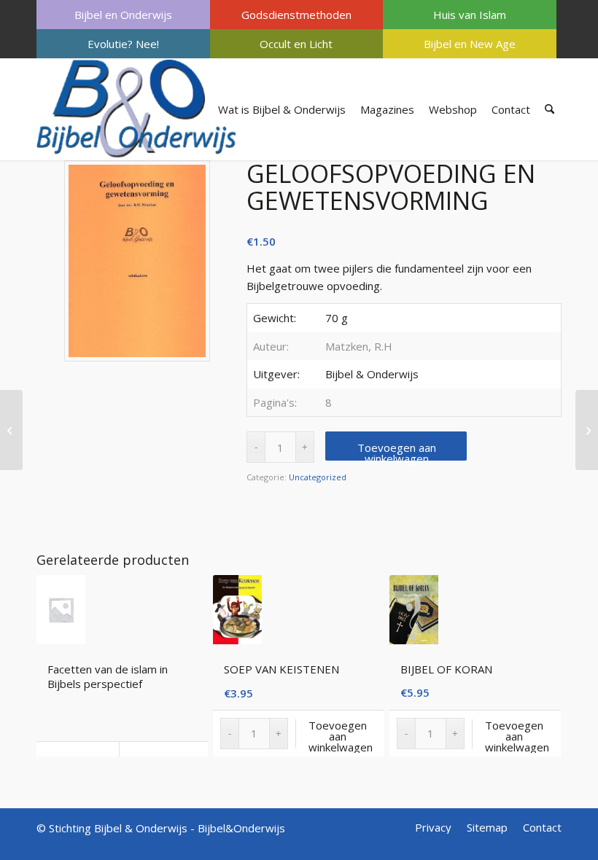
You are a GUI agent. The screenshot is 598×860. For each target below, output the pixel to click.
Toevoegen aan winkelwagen (396, 450)
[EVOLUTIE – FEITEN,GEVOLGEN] (11, 430)
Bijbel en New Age (470, 43)
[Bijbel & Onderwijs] (136, 109)
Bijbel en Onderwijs (123, 14)
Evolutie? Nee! (123, 43)
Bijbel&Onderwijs (241, 828)
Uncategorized (317, 477)
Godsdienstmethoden (296, 14)
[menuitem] (123, 14)
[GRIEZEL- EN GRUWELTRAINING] (586, 430)
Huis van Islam (469, 14)
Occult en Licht (296, 43)
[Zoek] (549, 109)
